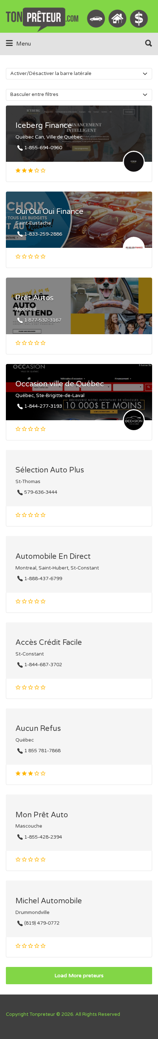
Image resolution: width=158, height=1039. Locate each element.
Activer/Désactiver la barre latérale (50, 73)
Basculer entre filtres (34, 94)
